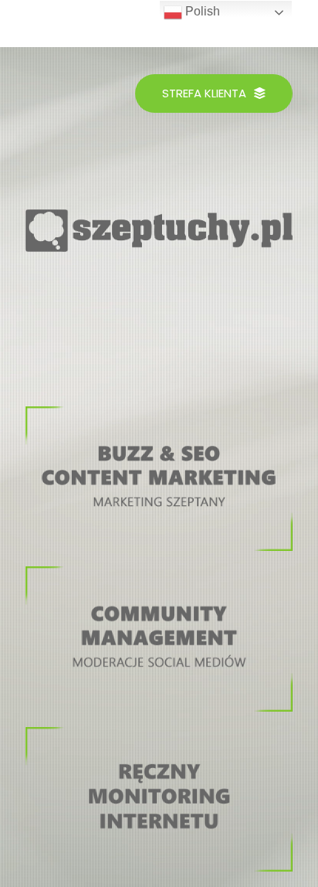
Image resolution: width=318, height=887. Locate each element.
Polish (201, 11)
